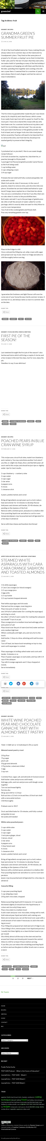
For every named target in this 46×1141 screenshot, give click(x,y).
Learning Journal (6, 1102)
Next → (30, 978)
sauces (13, 700)
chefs (19, 1097)
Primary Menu (43, 11)
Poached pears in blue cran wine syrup (22, 442)
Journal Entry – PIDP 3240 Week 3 (13, 1079)
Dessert (4, 29)
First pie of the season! (15, 338)
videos (13, 424)
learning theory (15, 1102)
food (31, 540)
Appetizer (5, 556)
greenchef (6, 11)
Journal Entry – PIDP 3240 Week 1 (13, 1083)
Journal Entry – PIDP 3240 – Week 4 (13, 1075)
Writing (27, 332)
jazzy (42, 1100)
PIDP (27, 1104)
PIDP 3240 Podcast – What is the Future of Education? (20, 1071)
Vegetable (32, 556)
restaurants (14, 1107)
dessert (13, 319)
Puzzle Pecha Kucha (8, 1067)
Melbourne (4, 1104)
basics (9, 1097)
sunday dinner (5, 1109)
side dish (22, 700)
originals (23, 1104)
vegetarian (7, 703)
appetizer (6, 698)
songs (37, 1107)
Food (10, 332)
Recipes (10, 29)
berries (5, 319)
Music (3, 1018)
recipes (28, 319)
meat (40, 1102)
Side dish (24, 556)
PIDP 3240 (39, 1104)
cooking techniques (18, 421)
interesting (37, 1100)
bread (16, 1097)
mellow (10, 1104)
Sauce (18, 556)
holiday (32, 1100)
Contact (4, 1022)
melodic (14, 1104)
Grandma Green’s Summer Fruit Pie (18, 35)
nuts (18, 969)
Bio (2, 1026)
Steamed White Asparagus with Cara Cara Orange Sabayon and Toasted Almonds (22, 566)
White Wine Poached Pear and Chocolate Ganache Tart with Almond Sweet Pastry (22, 726)
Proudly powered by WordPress (10, 1138)
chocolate (7, 966)
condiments (30, 1097)
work (28, 1109)
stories (42, 1107)
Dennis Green (35, 1125)
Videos (21, 332)
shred (27, 1107)
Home (3, 1006)
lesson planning (24, 1102)
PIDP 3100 (32, 1104)
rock (19, 1107)
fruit (21, 319)
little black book (34, 1102)
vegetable (31, 700)
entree (19, 1100)
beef (12, 1097)
